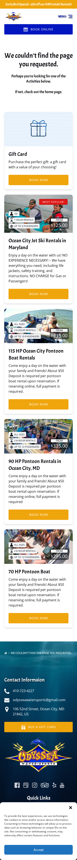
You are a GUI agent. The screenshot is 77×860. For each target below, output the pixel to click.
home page (53, 91)
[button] (70, 807)
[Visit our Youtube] (62, 785)
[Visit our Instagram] (34, 785)
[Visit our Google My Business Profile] (26, 785)
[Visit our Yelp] (54, 785)
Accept (38, 850)
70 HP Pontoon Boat (29, 571)
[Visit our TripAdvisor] (45, 785)
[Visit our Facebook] (17, 785)
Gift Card (18, 154)
